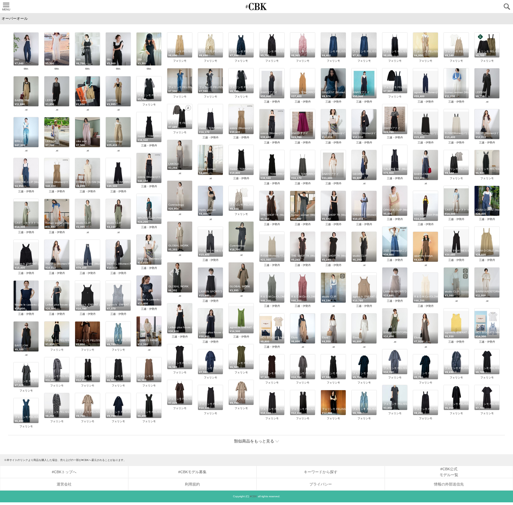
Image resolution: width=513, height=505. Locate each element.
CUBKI (256, 6)
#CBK (253, 496)
